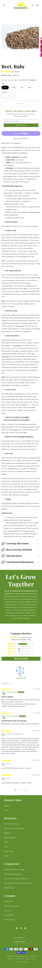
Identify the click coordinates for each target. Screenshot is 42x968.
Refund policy (30, 959)
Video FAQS (8, 851)
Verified (20, 678)
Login (6, 810)
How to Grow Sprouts (12, 824)
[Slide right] (25, 61)
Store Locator (9, 920)
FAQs (6, 847)
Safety (6, 856)
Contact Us (8, 901)
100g (15, 87)
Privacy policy (19, 959)
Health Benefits (10, 838)
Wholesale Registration (13, 874)
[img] (6, 689)
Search (6, 806)
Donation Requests (11, 906)
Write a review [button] (21, 658)
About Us (7, 911)
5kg (30, 87)
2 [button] (18, 790)
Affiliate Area (9, 888)
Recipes (7, 833)
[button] (4, 5)
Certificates (8, 915)
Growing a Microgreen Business (16, 879)
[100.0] (20, 671)
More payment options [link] (21, 138)
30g (6, 87)
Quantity (4, 92)
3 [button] (21, 790)
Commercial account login (14, 870)
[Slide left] (16, 61)
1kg (23, 87)
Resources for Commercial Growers (17, 883)
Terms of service (22, 962)
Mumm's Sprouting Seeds (19, 956)
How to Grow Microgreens (14, 828)
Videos (6, 842)
